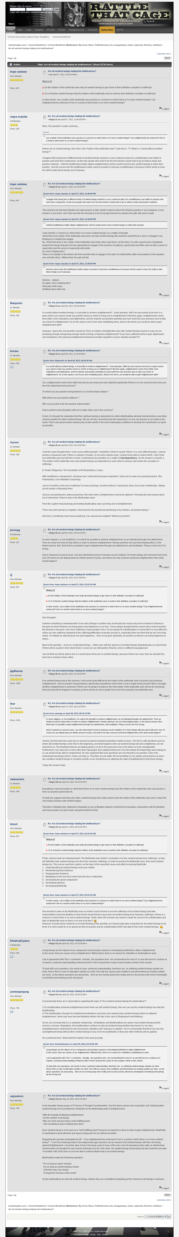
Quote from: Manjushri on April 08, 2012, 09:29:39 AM (67, 361)
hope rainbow (18, 71)
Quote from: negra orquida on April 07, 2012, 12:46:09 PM (69, 194)
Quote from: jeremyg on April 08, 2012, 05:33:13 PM (66, 713)
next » (168, 54)
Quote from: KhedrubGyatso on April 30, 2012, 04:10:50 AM (70, 1044)
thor (12, 703)
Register (39, 30)
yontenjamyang (19, 991)
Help (19, 30)
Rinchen (148, 45)
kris (111, 45)
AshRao (156, 45)
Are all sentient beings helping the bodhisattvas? (72, 71)
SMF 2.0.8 (77, 1231)
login (19, 6)
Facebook (92, 30)
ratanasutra (17, 779)
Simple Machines (101, 1231)
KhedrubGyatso (20, 940)
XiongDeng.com (76, 30)
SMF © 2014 (88, 1231)
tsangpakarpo (120, 45)
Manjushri (16, 303)
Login (28, 30)
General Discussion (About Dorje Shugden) (28, 37)
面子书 (120, 30)
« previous (161, 54)
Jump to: (140, 1217)
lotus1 (14, 824)
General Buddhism (62, 37)
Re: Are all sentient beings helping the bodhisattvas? (74, 116)
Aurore (14, 442)
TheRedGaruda (101, 45)
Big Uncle (82, 45)
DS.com (51, 30)
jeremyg (15, 529)
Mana (90, 45)
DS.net (61, 30)
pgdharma (16, 670)
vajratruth (138, 45)
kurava (14, 351)
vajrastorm (16, 1096)
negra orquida (18, 116)
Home (11, 30)
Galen (130, 45)
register (28, 6)
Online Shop (107, 30)
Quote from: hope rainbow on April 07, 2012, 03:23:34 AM (69, 584)
